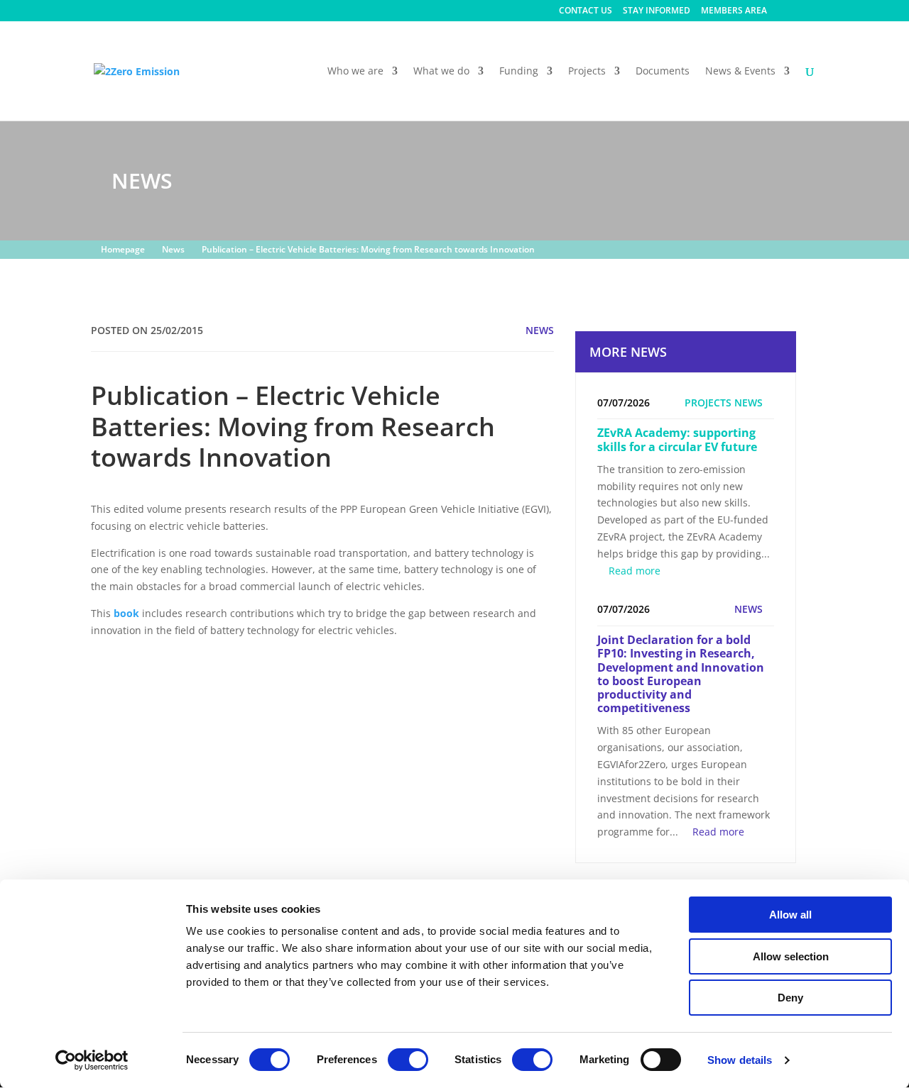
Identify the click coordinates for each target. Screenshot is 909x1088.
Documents (663, 71)
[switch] (408, 1059)
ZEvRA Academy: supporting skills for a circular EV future (677, 439)
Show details (739, 1060)
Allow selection (791, 956)
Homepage (123, 249)
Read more (634, 570)
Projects (587, 71)
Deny (790, 998)
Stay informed (656, 11)
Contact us (585, 11)
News (173, 249)
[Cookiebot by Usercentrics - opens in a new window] (92, 1060)
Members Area (734, 11)
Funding (518, 71)
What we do (441, 71)
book (126, 613)
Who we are (355, 71)
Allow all (790, 915)
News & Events (740, 71)
